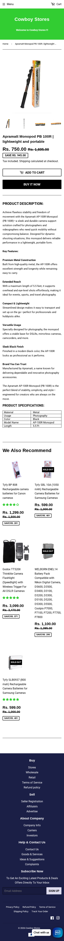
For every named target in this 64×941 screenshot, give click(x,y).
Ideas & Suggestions (32, 859)
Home (5, 44)
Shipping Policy (21, 911)
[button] (11, 504)
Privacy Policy (12, 907)
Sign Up (54, 891)
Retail (32, 777)
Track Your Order (40, 911)
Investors (32, 835)
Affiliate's (32, 806)
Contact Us (32, 849)
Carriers (32, 830)
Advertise (32, 811)
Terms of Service (32, 782)
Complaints (32, 864)
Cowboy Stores (32, 19)
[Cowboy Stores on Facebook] (52, 918)
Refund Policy (29, 907)
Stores (32, 767)
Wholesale (32, 772)
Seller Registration (32, 801)
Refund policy (32, 787)
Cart (58, 4)
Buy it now (32, 184)
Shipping (24, 161)
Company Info (32, 825)
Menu (10, 4)
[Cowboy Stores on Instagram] (58, 918)
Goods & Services (32, 854)
